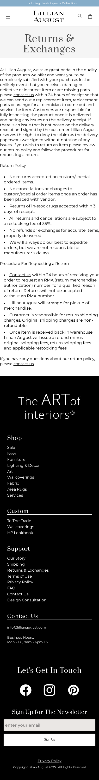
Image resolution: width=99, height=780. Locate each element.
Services (15, 495)
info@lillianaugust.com (26, 627)
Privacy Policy (20, 582)
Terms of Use (19, 576)
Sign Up (49, 739)
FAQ (11, 588)
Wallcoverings (20, 477)
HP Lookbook (20, 532)
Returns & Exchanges (28, 570)
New (11, 453)
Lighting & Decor (23, 465)
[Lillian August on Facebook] (26, 690)
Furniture (16, 459)
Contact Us (18, 594)
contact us (23, 95)
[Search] (80, 16)
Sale (11, 447)
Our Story (16, 558)
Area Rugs (17, 489)
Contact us (20, 274)
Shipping (16, 564)
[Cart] (90, 16)
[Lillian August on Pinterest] (74, 690)
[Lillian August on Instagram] (49, 690)
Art (10, 471)
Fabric (13, 483)
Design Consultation (27, 600)
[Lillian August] (48, 16)
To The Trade (19, 520)
